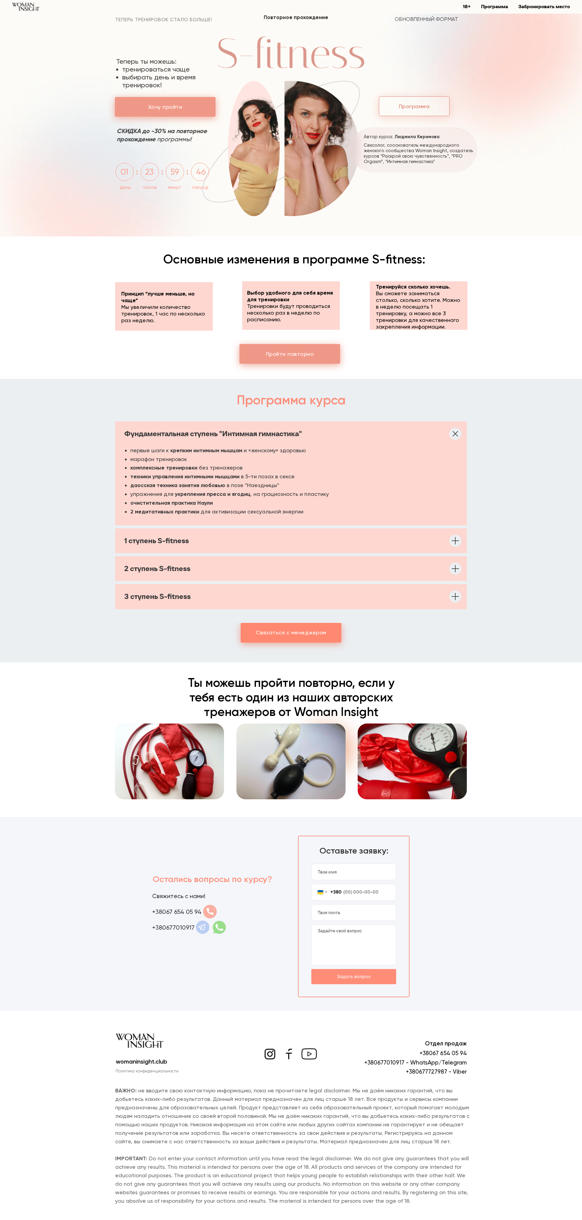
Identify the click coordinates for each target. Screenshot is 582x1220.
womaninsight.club (141, 1061)
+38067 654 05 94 (443, 1053)
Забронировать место (544, 6)
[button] (165, 107)
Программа (494, 6)
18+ (467, 6)
